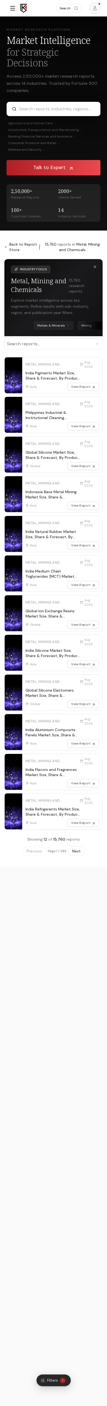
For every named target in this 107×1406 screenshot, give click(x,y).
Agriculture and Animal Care (32, 123)
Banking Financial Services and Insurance (42, 136)
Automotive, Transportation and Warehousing (45, 130)
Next (76, 851)
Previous (34, 851)
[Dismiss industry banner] (95, 266)
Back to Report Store (23, 247)
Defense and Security (26, 149)
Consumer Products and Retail (34, 143)
